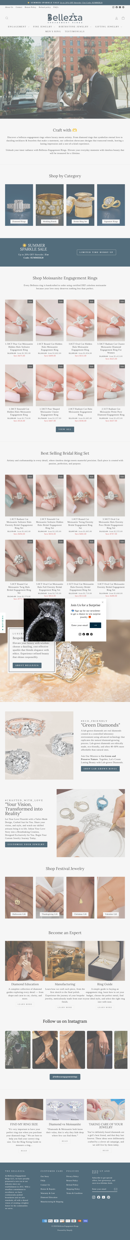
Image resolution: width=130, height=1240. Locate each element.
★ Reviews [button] (3, 622)
